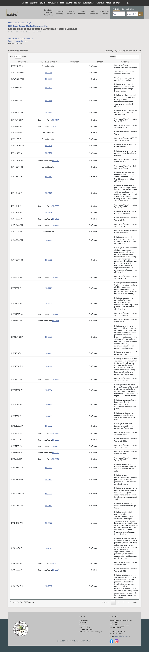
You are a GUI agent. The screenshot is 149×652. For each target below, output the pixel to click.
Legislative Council (38, 3)
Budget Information (93, 12)
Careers (24, 3)
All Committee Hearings (20, 22)
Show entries (18, 56)
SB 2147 (48, 176)
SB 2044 (48, 72)
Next (135, 602)
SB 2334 (48, 390)
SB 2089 (48, 79)
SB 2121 (48, 87)
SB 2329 (48, 366)
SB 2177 (48, 240)
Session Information (71, 12)
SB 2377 (48, 523)
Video (108, 3)
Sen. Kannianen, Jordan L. (18, 41)
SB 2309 (48, 337)
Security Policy (85, 627)
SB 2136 (48, 112)
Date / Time (22, 62)
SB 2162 (48, 153)
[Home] (11, 13)
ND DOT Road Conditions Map (90, 632)
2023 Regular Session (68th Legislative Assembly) (27, 26)
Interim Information (82, 12)
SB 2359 (48, 493)
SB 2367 (48, 505)
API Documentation (86, 629)
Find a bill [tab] (116, 9)
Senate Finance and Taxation (20, 38)
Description (125, 62)
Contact (116, 3)
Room (99, 62)
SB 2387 (48, 586)
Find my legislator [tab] (128, 9)
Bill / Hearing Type (48, 62)
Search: (113, 57)
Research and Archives (104, 12)
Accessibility (84, 620)
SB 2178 (48, 212)
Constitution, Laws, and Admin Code (48, 12)
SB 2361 (48, 479)
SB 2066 (48, 260)
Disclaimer (83, 623)
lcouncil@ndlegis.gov (121, 636)
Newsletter (53, 3)
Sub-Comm (74, 62)
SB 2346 (48, 548)
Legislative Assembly (60, 12)
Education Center (73, 3)
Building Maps (89, 3)
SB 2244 (48, 303)
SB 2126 (48, 145)
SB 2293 (48, 416)
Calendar (100, 3)
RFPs (62, 3)
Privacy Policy (84, 625)
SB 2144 (48, 100)
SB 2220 (48, 288)
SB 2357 (48, 467)
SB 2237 (48, 426)
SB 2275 (48, 353)
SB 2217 (48, 404)
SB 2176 (48, 193)
